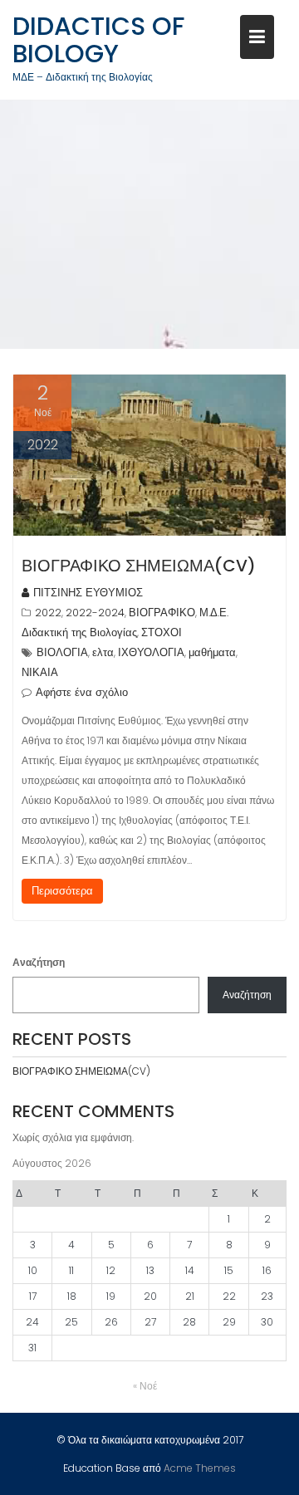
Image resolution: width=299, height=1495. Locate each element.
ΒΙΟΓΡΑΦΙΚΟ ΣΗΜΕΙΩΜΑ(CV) (139, 565)
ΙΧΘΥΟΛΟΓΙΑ (151, 652)
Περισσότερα (62, 891)
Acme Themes (200, 1468)
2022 (48, 612)
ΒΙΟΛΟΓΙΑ (62, 652)
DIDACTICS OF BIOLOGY (98, 39)
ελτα (103, 652)
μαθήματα (212, 652)
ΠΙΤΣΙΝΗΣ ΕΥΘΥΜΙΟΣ (88, 592)
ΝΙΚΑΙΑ (40, 672)
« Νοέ (145, 1386)
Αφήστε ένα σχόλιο (82, 692)
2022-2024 (95, 612)
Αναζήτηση (38, 962)
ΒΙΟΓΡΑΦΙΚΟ (162, 612)
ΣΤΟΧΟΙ (161, 632)
